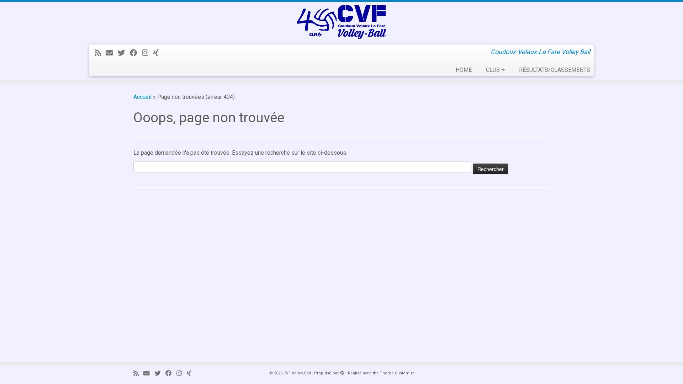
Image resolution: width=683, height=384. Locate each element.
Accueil (142, 97)
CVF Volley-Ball (297, 373)
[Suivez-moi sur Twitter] (124, 53)
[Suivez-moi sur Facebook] (136, 53)
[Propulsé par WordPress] (342, 371)
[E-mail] (112, 53)
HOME (464, 69)
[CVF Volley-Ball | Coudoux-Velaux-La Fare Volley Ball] (341, 22)
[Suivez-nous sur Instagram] (147, 53)
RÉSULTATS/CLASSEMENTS (554, 69)
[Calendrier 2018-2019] (158, 53)
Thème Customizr (397, 373)
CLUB (493, 69)
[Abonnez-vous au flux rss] (100, 53)
